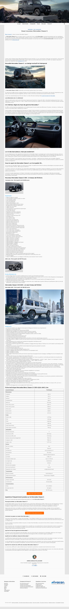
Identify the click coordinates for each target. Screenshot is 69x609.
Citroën (6, 585)
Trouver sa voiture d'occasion (26, 586)
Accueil (19, 23)
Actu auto (44, 23)
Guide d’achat (25, 23)
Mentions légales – (15, 602)
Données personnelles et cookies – (25, 602)
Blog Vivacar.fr (8, 34)
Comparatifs (32, 23)
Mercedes (30, 29)
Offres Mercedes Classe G (34, 493)
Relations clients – (52, 602)
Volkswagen (7, 590)
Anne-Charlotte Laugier (34, 560)
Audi (5, 586)
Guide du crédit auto (40, 586)
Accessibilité (58, 602)
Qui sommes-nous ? (24, 583)
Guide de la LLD (39, 585)
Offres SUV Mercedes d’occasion (35, 513)
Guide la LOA (39, 584)
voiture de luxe (15, 39)
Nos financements (40, 583)
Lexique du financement (41, 587)
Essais (38, 23)
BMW (5, 587)
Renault (6, 583)
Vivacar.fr (49, 23)
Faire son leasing (24, 587)
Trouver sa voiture (24, 584)
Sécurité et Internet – (44, 602)
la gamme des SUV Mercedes (48, 95)
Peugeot (6, 584)
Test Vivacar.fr (37, 29)
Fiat (5, 589)
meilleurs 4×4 (21, 61)
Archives (62, 602)
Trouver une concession (25, 585)
